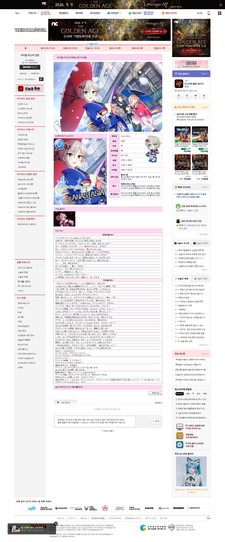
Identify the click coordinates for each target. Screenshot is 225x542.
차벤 (20, 312)
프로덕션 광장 (24, 158)
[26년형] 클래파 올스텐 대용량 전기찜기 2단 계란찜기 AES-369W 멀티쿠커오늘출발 (191, 369)
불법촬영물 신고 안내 (133, 518)
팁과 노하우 (23, 113)
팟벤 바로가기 (24, 303)
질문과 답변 (23, 139)
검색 (41, 79)
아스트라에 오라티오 (27, 363)
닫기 (56, 523)
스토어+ (205, 107)
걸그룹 (21, 317)
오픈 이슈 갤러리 (25, 268)
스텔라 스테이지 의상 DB (28, 198)
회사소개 (60, 518)
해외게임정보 (23, 326)
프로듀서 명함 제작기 (27, 212)
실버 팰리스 (23, 349)
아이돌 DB (22, 189)
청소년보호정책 (115, 518)
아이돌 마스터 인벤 (30, 55)
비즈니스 (72, 518)
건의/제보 (22, 167)
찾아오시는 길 (150, 518)
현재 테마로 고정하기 (27, 224)
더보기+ (204, 74)
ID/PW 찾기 (35, 73)
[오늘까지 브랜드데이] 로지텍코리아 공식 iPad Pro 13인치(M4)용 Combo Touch (191, 375)
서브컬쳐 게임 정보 (26, 335)
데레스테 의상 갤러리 (27, 207)
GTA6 (20, 367)
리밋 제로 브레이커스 (27, 354)
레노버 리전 (23, 345)
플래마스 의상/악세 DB (27, 193)
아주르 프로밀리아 (26, 358)
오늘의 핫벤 (23, 272)
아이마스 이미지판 (26, 122)
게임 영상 (22, 331)
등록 (156, 421)
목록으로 (155, 393)
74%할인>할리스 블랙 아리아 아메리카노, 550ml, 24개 (191, 359)
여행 (20, 322)
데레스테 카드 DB (25, 180)
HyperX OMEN (24, 340)
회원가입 (23, 73)
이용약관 (83, 518)
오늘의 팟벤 (23, 277)
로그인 (199, 13)
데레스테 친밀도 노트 (27, 203)
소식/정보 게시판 (25, 109)
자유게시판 (22, 135)
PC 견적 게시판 (24, 286)
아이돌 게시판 (24, 162)
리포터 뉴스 (23, 104)
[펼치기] (78, 387)
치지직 (21, 308)
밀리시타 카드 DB (25, 184)
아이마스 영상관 (25, 118)
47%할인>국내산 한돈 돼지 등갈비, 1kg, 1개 (191, 380)
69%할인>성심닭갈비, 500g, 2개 (188, 364)
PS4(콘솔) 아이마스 (26, 144)
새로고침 (202, 234)
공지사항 (163, 518)
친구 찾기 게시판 (25, 153)
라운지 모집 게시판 (26, 149)
